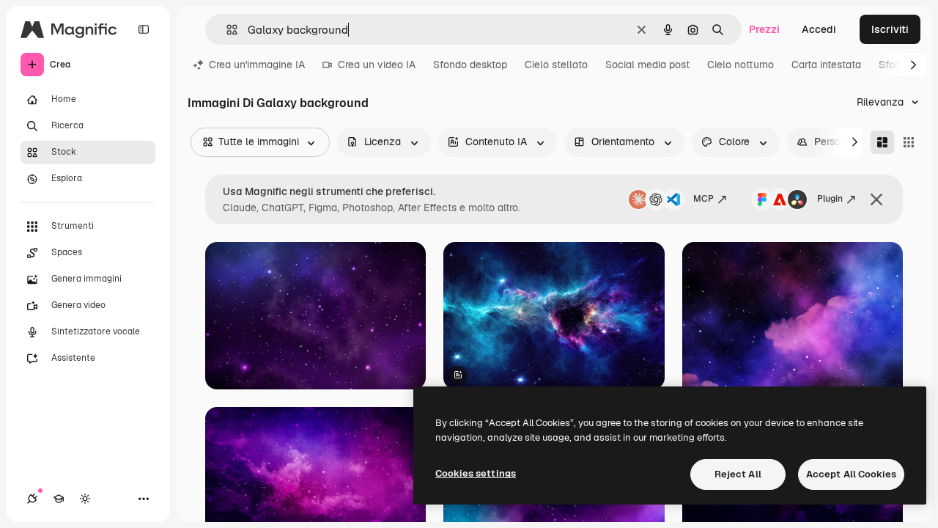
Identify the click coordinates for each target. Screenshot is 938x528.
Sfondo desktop (470, 64)
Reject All (737, 474)
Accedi (819, 29)
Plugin (830, 199)
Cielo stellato (556, 64)
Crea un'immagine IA (257, 64)
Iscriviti (890, 29)
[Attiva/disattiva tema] (85, 498)
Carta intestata (826, 64)
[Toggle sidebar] (143, 29)
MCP (703, 199)
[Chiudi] (876, 199)
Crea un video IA (377, 64)
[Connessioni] (32, 498)
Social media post (647, 64)
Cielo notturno (740, 64)
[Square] (908, 142)
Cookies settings (475, 473)
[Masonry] (882, 142)
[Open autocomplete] (226, 29)
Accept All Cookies (851, 474)
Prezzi (764, 29)
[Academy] (58, 498)
